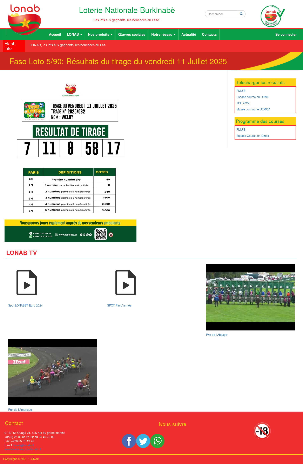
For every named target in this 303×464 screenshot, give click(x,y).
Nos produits (99, 34)
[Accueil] (26, 19)
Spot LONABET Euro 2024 (25, 305)
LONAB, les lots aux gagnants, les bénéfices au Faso (65, 45)
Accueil (55, 34)
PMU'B (240, 91)
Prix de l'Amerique (20, 409)
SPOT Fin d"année (119, 305)
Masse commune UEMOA (253, 109)
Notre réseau (162, 34)
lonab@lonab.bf (23, 445)
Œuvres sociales (131, 34)
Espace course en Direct (252, 97)
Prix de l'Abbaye (216, 335)
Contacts (209, 34)
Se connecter (286, 34)
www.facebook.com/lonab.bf (23, 449)
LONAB (73, 34)
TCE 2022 (242, 103)
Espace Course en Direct (252, 136)
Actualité (188, 34)
